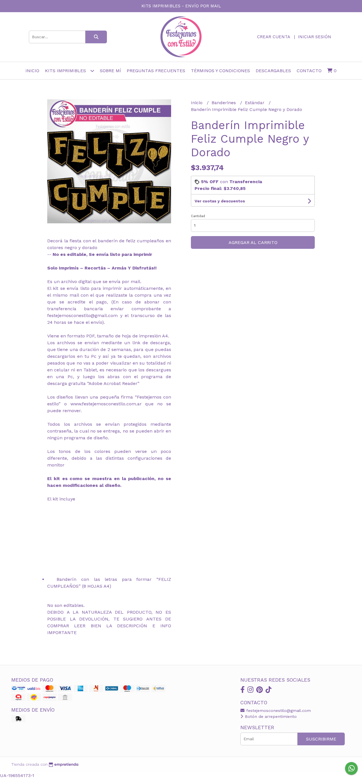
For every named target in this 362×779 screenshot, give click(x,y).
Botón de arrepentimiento (270, 716)
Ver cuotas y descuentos (220, 201)
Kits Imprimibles (66, 70)
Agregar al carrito (253, 242)
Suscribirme (321, 739)
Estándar (255, 102)
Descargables (273, 70)
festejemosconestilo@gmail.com (278, 710)
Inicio (32, 70)
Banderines (224, 102)
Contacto (309, 70)
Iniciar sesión (314, 36)
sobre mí (110, 70)
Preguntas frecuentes (156, 70)
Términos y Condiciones (220, 70)
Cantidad (198, 216)
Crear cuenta (273, 36)
